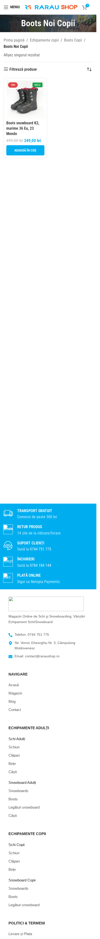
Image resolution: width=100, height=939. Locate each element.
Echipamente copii (44, 40)
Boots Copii (73, 40)
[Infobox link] (48, 546)
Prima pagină (14, 40)
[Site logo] (51, 7)
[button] (25, 150)
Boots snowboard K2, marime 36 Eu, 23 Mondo (22, 128)
